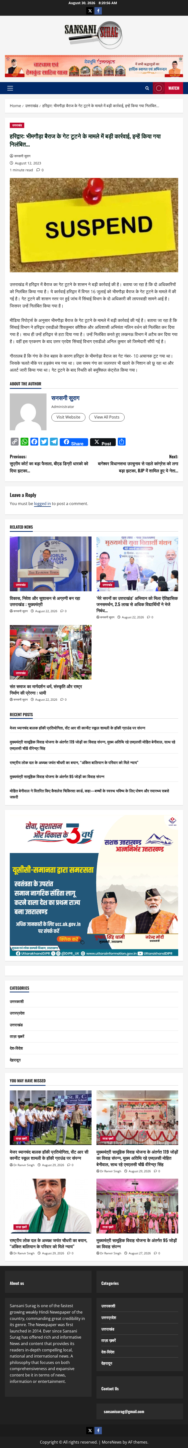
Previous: (49, 463)
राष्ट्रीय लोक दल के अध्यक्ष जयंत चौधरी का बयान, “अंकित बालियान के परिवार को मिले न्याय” (74, 762)
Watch (173, 88)
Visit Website (68, 417)
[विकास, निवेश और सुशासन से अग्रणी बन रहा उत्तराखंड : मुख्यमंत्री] (51, 563)
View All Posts (106, 417)
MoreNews (112, 1442)
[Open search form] (147, 88)
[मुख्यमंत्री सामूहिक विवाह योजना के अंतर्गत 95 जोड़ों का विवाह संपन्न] (137, 1206)
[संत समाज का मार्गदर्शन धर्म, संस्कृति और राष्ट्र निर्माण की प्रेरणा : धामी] (51, 652)
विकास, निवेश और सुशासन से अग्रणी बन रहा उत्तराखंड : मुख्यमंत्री (45, 601)
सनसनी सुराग (22, 156)
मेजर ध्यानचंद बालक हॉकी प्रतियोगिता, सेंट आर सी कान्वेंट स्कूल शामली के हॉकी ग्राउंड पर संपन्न (77, 728)
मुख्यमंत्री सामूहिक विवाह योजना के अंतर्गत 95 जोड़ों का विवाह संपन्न (57, 776)
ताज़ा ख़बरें (17, 1036)
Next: (138, 463)
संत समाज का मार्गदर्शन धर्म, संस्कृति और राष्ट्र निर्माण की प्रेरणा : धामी (46, 689)
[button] (10, 88)
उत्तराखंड (17, 125)
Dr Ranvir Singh (24, 1165)
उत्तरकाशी (17, 1001)
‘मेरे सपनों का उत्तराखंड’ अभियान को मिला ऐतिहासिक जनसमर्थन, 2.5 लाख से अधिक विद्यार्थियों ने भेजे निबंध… (137, 604)
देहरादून (15, 1060)
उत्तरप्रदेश (17, 1013)
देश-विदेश (16, 1048)
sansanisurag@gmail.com (124, 1411)
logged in (42, 503)
